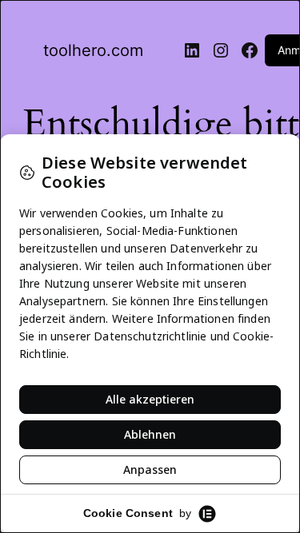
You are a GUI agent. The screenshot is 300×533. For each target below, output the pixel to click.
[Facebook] (249, 50)
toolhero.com (93, 50)
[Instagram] (220, 50)
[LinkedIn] (192, 50)
